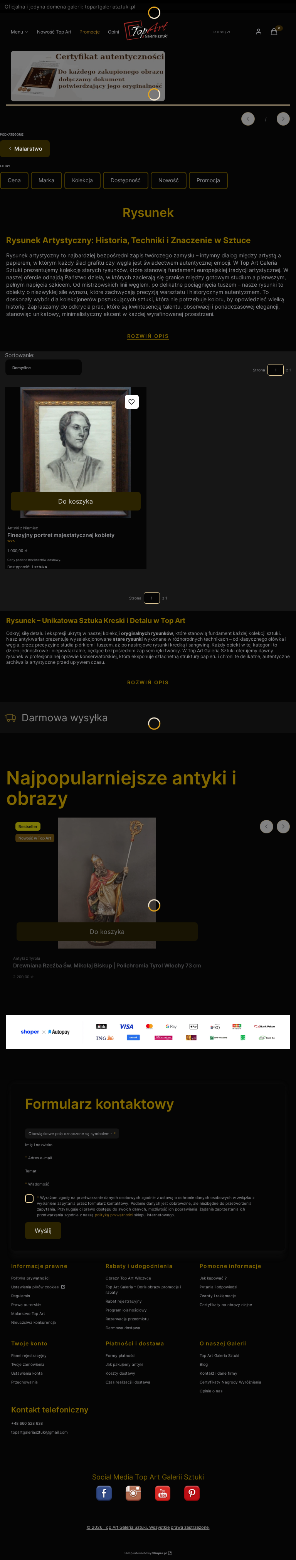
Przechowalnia (24, 1382)
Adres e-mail (40, 1157)
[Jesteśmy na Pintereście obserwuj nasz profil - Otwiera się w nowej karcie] (192, 1493)
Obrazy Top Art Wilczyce (128, 1278)
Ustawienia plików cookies (35, 1287)
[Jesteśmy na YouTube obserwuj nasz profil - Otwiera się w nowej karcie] (162, 1493)
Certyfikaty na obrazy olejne (226, 1304)
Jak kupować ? (213, 1278)
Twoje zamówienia (27, 1364)
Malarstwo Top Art (28, 1313)
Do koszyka (75, 501)
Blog (204, 1364)
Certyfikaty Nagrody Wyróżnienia (230, 1382)
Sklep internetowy (145, 1553)
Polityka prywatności (30, 1278)
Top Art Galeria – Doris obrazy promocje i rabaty (143, 1290)
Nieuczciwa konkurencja (33, 1322)
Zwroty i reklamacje (218, 1295)
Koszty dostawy (120, 1373)
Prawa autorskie (26, 1304)
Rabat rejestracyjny (124, 1301)
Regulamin (20, 1295)
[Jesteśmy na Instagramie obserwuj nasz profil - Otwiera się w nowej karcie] (133, 1493)
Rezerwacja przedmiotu (127, 1319)
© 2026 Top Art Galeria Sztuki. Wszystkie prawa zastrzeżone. (148, 1527)
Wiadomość (38, 1183)
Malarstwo (28, 148)
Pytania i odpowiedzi (218, 1287)
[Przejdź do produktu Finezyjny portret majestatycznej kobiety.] (75, 452)
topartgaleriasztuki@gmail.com (39, 1432)
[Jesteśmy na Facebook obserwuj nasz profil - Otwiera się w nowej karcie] (104, 1493)
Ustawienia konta (27, 1373)
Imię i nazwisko (38, 1144)
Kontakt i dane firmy (218, 1373)
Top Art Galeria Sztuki (219, 1355)
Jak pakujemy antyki (124, 1364)
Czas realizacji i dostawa (128, 1382)
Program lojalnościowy (126, 1310)
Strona (259, 370)
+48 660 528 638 (27, 1423)
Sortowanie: (20, 355)
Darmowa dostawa (123, 1327)
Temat (31, 1171)
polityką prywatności (114, 1214)
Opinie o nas (211, 1391)
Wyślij (43, 1230)
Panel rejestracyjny (29, 1355)
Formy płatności (120, 1355)
